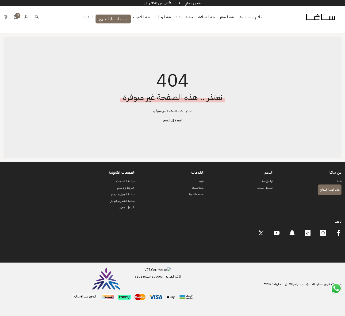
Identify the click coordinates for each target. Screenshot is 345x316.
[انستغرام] (323, 233)
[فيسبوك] (339, 233)
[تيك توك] (308, 233)
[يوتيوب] (277, 233)
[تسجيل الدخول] (26, 17)
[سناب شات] (292, 233)
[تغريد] (261, 233)
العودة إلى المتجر (172, 120)
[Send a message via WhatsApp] (336, 288)
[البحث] (37, 17)
